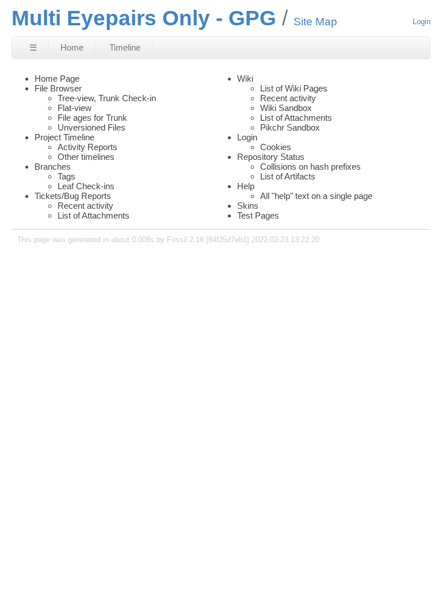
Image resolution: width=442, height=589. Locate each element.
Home (71, 47)
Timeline (124, 47)
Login (421, 21)
